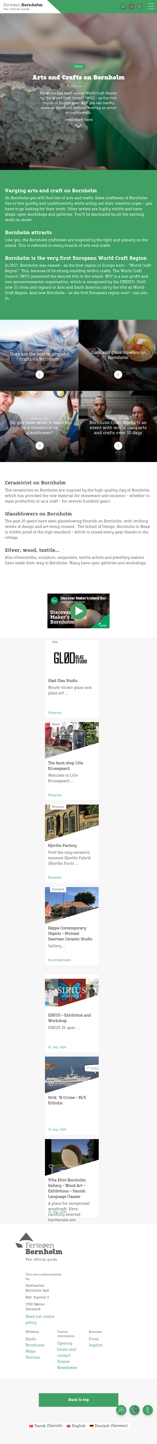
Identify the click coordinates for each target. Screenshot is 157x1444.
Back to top (78, 1400)
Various (33, 1357)
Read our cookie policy (40, 1320)
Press (94, 1339)
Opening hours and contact (66, 1350)
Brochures (35, 1345)
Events (63, 1362)
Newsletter (67, 1368)
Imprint (96, 1345)
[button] (131, 7)
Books (31, 1339)
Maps (30, 1351)
